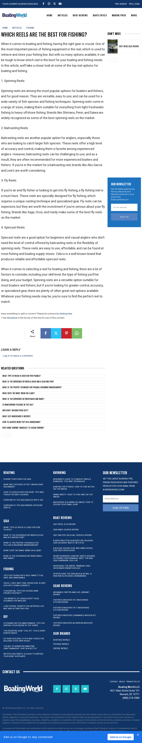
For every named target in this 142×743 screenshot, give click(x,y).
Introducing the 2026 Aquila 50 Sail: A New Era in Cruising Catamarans (72, 575)
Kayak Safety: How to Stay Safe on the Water (73, 495)
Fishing (30, 27)
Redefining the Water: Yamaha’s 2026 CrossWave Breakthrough (71, 567)
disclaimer (12, 317)
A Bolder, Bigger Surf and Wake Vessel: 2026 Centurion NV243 (73, 549)
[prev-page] (3, 435)
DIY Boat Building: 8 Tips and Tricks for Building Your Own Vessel (23, 640)
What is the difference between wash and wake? (23, 399)
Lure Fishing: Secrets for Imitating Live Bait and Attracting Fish (23, 607)
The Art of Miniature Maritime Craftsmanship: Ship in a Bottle (20, 647)
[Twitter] (54, 3)
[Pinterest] (66, 333)
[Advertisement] (125, 118)
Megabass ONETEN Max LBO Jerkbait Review (71, 593)
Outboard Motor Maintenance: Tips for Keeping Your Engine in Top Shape (24, 624)
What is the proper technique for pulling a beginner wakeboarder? (32, 387)
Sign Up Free (121, 507)
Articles (17, 27)
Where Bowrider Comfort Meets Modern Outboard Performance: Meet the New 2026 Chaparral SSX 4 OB (74, 558)
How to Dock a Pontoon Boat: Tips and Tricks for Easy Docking (23, 493)
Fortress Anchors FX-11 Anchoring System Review (71, 609)
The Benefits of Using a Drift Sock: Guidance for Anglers (21, 599)
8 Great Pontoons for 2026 (17, 479)
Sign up (124, 217)
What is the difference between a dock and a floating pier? (28, 381)
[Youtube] (60, 3)
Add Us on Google (120, 737)
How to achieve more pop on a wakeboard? (21, 422)
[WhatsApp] (77, 333)
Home (5, 27)
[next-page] (9, 435)
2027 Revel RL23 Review (129, 46)
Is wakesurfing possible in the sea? (17, 404)
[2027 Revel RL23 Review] (113, 46)
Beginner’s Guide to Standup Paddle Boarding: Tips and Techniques (72, 480)
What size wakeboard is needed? (16, 416)
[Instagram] (49, 3)
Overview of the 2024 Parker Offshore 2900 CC (22, 506)
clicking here (65, 313)
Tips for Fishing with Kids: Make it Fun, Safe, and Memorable (23, 576)
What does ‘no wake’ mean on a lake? (18, 393)
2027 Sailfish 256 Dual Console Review (72, 535)
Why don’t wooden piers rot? (15, 410)
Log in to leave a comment (18, 355)
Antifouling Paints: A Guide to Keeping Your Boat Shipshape (23, 655)
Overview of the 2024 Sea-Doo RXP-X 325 (23, 500)
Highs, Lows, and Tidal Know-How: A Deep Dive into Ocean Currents (24, 584)
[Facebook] (43, 3)
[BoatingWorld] (14, 15)
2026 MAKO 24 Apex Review (66, 530)
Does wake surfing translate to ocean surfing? (23, 427)
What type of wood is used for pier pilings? (21, 375)
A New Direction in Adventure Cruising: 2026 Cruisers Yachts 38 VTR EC (73, 541)
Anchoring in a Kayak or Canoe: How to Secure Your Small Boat (73, 503)
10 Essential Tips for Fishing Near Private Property (20, 592)
